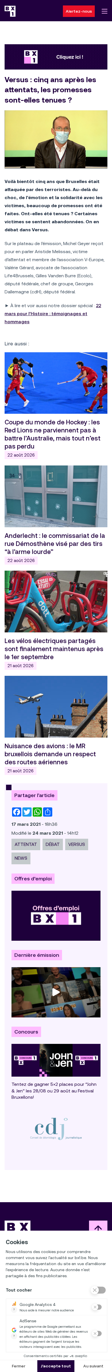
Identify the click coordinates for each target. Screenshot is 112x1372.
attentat (26, 844)
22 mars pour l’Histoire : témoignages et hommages (53, 313)
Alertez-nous (79, 11)
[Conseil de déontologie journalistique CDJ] (56, 1128)
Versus (76, 844)
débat (53, 844)
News (21, 858)
